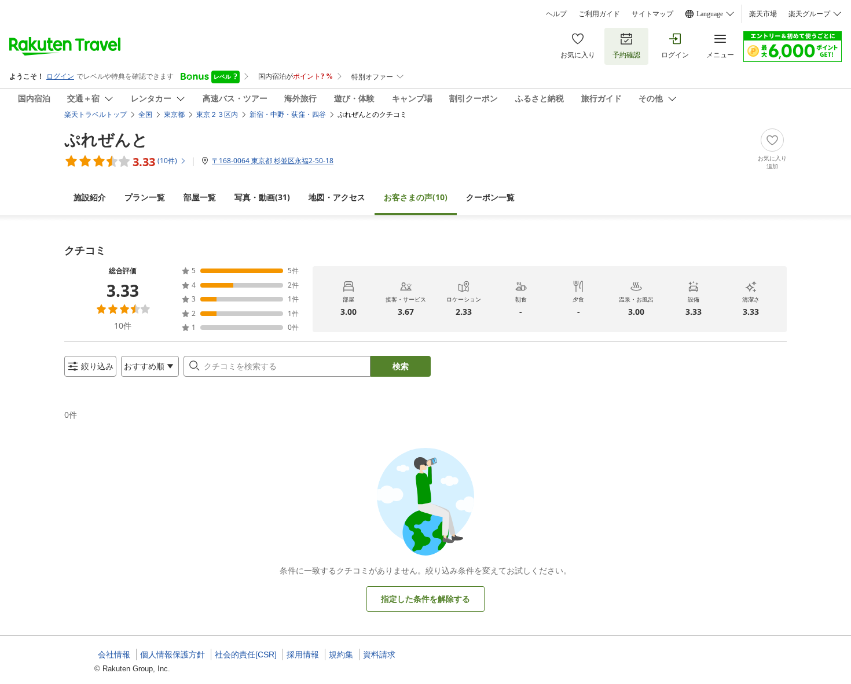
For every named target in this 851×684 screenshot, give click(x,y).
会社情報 (114, 654)
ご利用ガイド (599, 14)
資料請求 (379, 654)
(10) (415, 197)
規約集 (341, 654)
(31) (262, 197)
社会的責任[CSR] (246, 654)
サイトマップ (652, 14)
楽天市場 (763, 14)
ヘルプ (556, 14)
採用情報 (303, 654)
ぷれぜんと (106, 139)
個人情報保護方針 (172, 654)
